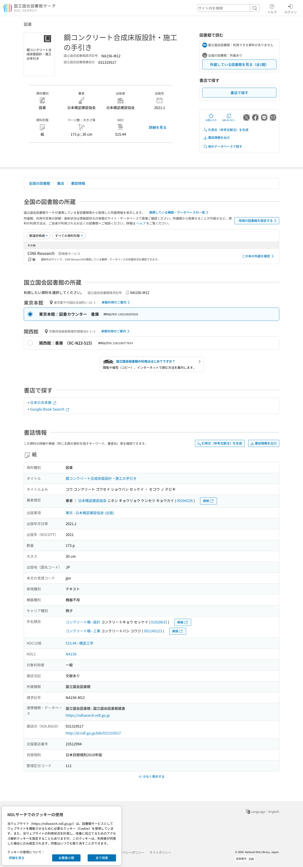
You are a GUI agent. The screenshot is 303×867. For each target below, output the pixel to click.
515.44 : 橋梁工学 (79, 643)
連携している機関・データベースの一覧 (177, 212)
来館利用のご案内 (114, 302)
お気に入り (211, 120)
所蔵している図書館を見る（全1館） (239, 64)
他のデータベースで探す (225, 146)
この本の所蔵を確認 (256, 256)
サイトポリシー (160, 852)
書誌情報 (78, 183)
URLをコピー (229, 120)
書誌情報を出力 (219, 137)
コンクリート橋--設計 (83, 622)
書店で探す (239, 92)
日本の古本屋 (41, 402)
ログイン (290, 12)
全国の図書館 (39, 183)
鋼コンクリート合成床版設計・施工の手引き (101, 478)
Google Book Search (47, 409)
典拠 (206, 500)
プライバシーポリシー (128, 852)
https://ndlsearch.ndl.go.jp (88, 715)
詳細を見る (158, 127)
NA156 (71, 654)
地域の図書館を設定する (256, 220)
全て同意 (102, 857)
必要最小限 (66, 857)
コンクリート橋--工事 (83, 630)
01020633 (159, 622)
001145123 (153, 630)
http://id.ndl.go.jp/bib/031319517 (93, 733)
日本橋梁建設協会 (92, 500)
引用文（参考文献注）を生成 (228, 129)
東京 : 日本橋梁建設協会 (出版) (90, 512)
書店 (60, 183)
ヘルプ (272, 12)
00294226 (185, 500)
